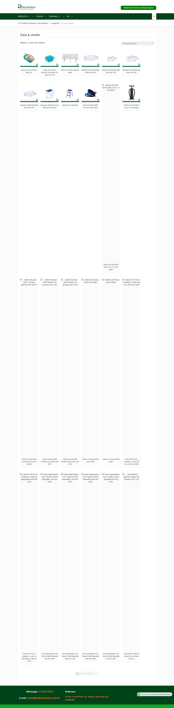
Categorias (55, 23)
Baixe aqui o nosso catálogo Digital (138, 8)
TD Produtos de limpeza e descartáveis (33, 23)
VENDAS (39, 16)
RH (68, 16)
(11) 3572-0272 (45, 691)
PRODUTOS (22, 16)
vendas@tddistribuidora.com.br (43, 698)
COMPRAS (53, 16)
